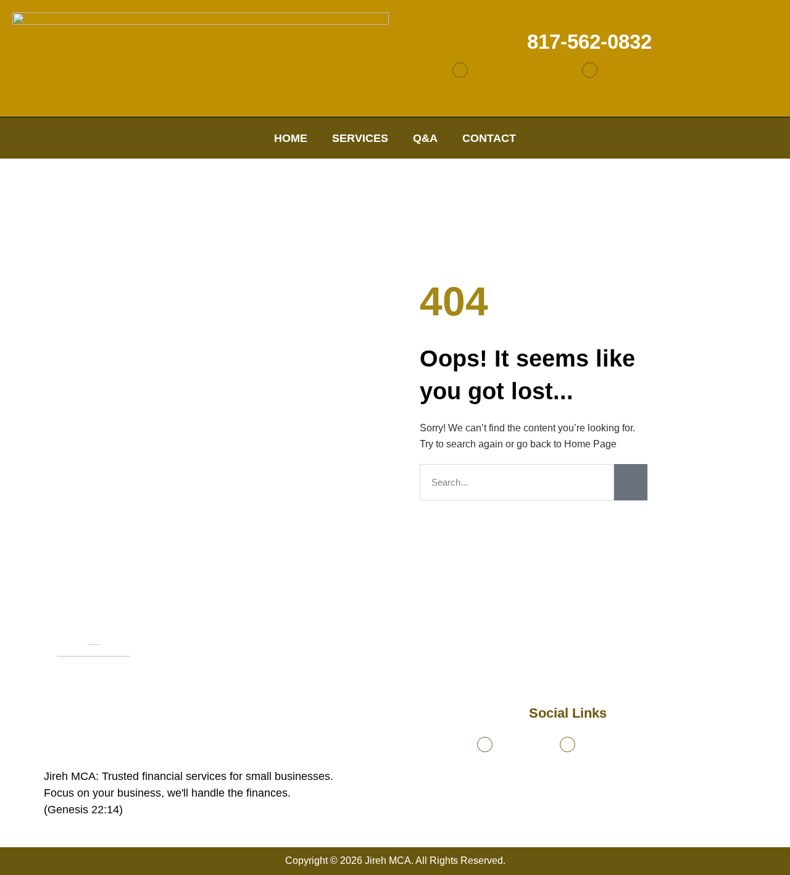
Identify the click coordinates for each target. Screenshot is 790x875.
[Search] (630, 482)
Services (360, 138)
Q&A (425, 138)
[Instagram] (589, 70)
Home (290, 138)
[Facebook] (460, 70)
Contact (489, 138)
